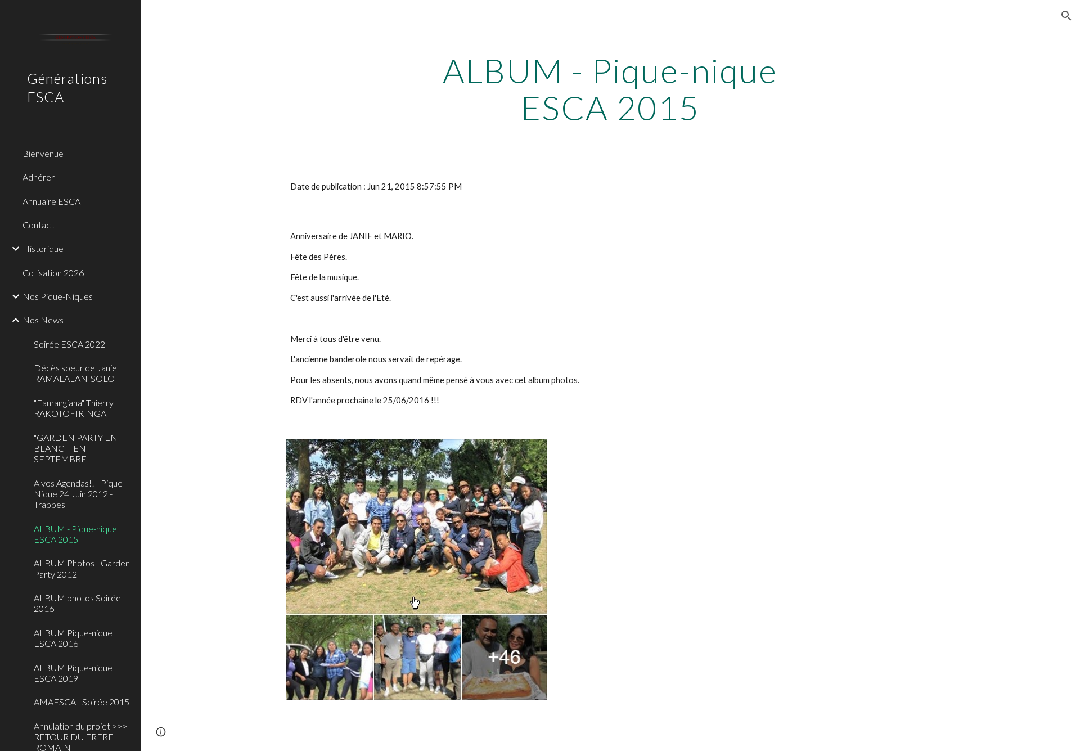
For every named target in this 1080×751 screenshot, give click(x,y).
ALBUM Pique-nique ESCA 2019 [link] (73, 672)
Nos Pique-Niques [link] (57, 296)
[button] (1066, 15)
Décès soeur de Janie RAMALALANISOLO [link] (75, 373)
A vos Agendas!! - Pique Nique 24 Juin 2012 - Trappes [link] (78, 494)
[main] (610, 89)
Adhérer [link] (38, 177)
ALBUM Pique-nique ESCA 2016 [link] (73, 638)
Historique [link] (43, 248)
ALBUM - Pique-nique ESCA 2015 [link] (75, 534)
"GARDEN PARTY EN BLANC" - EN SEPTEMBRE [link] (76, 448)
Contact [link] (38, 224)
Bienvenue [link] (43, 153)
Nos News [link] (43, 319)
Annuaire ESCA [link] (51, 201)
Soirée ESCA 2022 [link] (69, 344)
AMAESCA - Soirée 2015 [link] (81, 701)
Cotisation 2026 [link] (53, 272)
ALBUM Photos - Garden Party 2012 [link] (82, 568)
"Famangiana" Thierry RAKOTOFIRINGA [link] (74, 408)
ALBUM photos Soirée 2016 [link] (77, 603)
